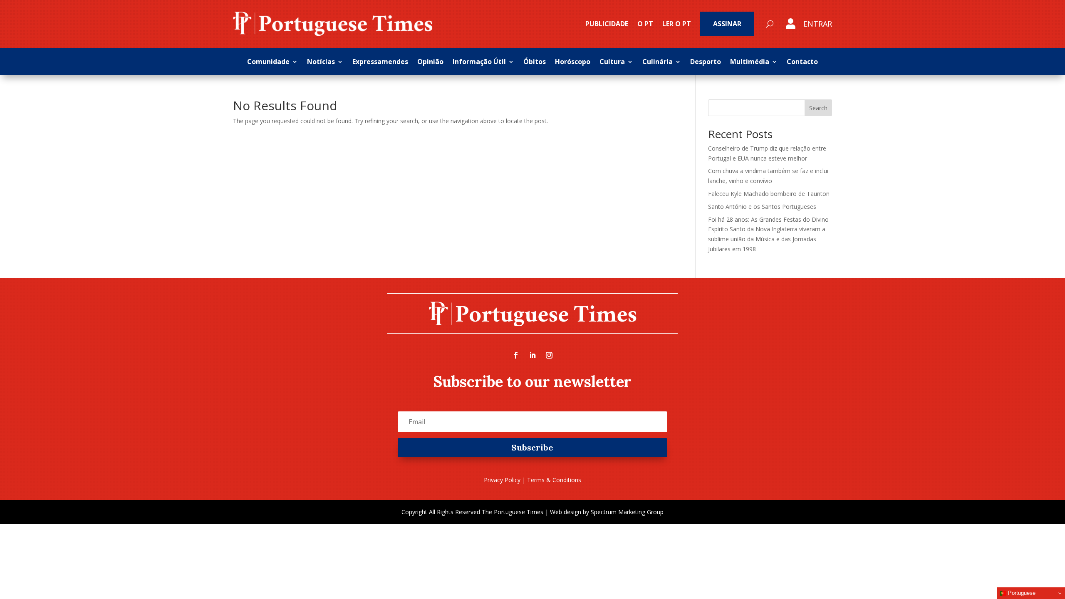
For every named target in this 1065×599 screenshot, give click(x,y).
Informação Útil (479, 62)
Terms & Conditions (554, 480)
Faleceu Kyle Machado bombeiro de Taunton (769, 194)
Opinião (430, 62)
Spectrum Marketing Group (627, 512)
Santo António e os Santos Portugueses (762, 206)
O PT (645, 24)
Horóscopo (572, 62)
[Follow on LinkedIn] (532, 355)
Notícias (321, 62)
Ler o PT (676, 24)
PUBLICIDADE (606, 24)
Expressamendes (380, 62)
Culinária (657, 62)
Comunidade (268, 62)
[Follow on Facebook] (516, 355)
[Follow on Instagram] (549, 355)
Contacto (802, 62)
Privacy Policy (502, 480)
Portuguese (1020, 593)
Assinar (727, 23)
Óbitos (534, 62)
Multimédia (749, 62)
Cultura (612, 62)
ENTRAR (817, 24)
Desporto (705, 62)
